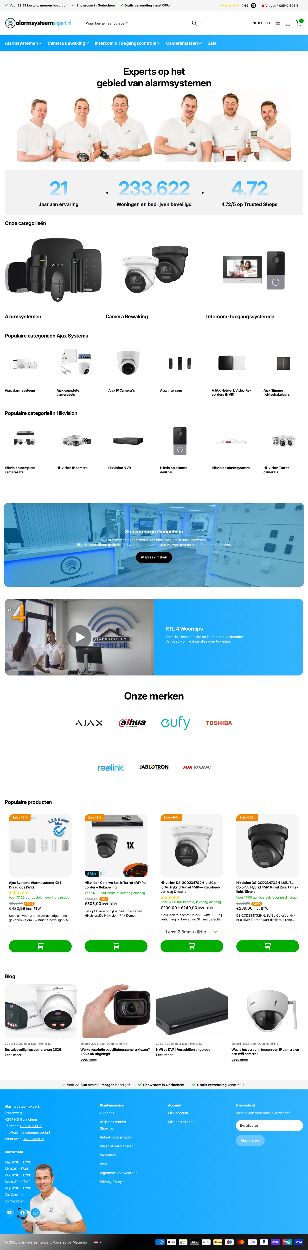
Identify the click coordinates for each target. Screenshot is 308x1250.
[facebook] (22, 1212)
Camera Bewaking (66, 43)
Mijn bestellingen (181, 1122)
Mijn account (178, 1113)
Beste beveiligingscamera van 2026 (33, 1049)
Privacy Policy (111, 1182)
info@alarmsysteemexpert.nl (27, 1132)
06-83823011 (33, 1139)
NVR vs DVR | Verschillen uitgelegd (183, 1049)
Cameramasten (182, 43)
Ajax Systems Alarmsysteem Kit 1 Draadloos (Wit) (35, 885)
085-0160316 (288, 5)
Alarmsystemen (21, 43)
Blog (103, 1164)
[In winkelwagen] (40, 946)
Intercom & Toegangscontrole (125, 43)
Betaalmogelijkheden (116, 1137)
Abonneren (250, 1140)
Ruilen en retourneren (116, 1146)
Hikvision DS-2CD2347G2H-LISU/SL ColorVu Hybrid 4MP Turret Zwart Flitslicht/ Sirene (267, 887)
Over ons (107, 1113)
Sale (212, 43)
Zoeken (194, 23)
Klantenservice (112, 1105)
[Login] (288, 23)
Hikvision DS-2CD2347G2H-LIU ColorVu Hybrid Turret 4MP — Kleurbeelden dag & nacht (190, 887)
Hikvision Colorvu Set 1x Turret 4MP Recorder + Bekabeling (116, 885)
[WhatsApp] (35, 1212)
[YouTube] (9, 1212)
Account (174, 1105)
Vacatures (108, 1155)
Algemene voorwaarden (118, 1173)
